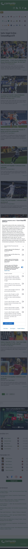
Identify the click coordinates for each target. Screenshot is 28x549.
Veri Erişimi (12, 328)
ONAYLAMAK (8, 323)
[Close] (25, 220)
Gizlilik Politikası (21, 328)
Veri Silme (5, 328)
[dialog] (14, 274)
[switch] (22, 250)
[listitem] (14, 246)
